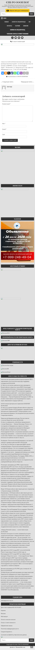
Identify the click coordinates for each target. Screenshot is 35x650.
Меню (4, 18)
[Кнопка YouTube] (15, 37)
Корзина (3, 610)
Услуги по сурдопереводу (18, 22)
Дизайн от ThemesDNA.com (17, 647)
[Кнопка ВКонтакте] (19, 37)
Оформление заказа (6, 625)
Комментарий (6, 104)
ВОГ (30, 22)
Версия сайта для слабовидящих (18, 10)
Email (4, 129)
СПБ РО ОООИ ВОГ (17, 2)
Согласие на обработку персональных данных (14, 634)
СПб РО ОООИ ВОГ (22, 76)
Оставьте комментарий (18, 41)
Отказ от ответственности (8, 622)
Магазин (3, 613)
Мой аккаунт (4, 616)
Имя (4, 123)
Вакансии (25, 26)
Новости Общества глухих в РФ (17, 376)
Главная (6, 22)
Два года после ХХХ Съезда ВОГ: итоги (12, 550)
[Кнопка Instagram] (12, 37)
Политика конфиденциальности (10, 628)
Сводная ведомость (6, 631)
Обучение (17, 26)
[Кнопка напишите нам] (22, 37)
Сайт (3, 134)
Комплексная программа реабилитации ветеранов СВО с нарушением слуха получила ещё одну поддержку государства (17, 381)
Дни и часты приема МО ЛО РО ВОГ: (11, 607)
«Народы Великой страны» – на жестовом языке (14, 529)
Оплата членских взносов (8, 619)
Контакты (9, 26)
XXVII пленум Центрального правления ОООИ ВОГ (15, 403)
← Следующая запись (7, 82)
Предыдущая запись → (27, 82)
